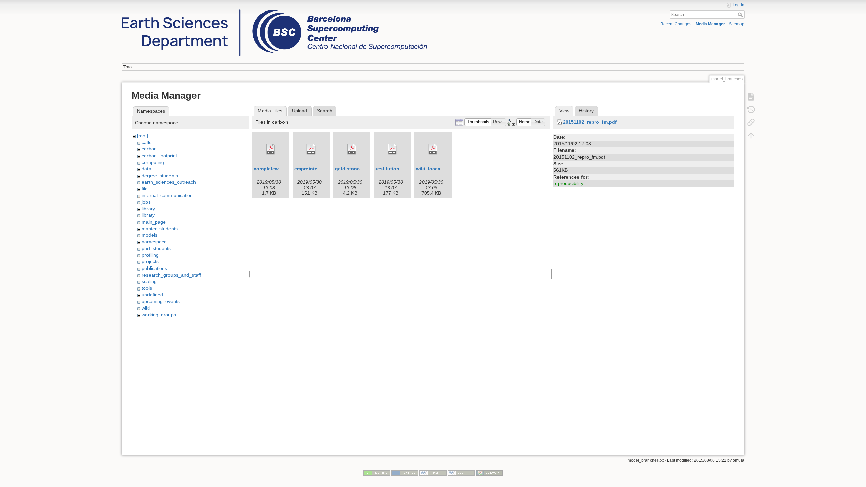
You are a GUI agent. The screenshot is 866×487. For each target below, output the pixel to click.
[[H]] (274, 11)
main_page (154, 222)
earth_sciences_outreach (169, 182)
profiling (150, 255)
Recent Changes (675, 24)
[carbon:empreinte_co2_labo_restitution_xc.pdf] (311, 149)
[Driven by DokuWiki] (489, 472)
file (145, 188)
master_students (160, 228)
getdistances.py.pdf (358, 168)
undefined (152, 294)
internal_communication (167, 195)
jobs (146, 202)
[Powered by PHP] (404, 472)
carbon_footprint (159, 155)
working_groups (159, 314)
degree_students (160, 175)
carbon (149, 149)
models (149, 235)
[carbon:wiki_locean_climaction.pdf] (433, 149)
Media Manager (710, 24)
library (148, 208)
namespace (154, 242)
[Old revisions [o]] (751, 109)
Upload (299, 110)
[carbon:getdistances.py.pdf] (352, 149)
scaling (149, 281)
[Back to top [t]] (751, 135)
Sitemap (736, 24)
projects (150, 261)
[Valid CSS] (461, 472)
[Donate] (376, 472)
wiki (146, 308)
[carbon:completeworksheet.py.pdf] (271, 149)
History (586, 110)
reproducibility (568, 183)
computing (153, 162)
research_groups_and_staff (171, 275)
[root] (142, 135)
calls (146, 142)
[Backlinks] (751, 122)
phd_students (156, 248)
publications (154, 268)
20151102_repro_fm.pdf (590, 122)
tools (147, 288)
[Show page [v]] (751, 96)
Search (741, 14)
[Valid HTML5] (433, 472)
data (146, 168)
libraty (148, 215)
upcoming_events (161, 301)
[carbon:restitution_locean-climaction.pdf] (392, 149)
